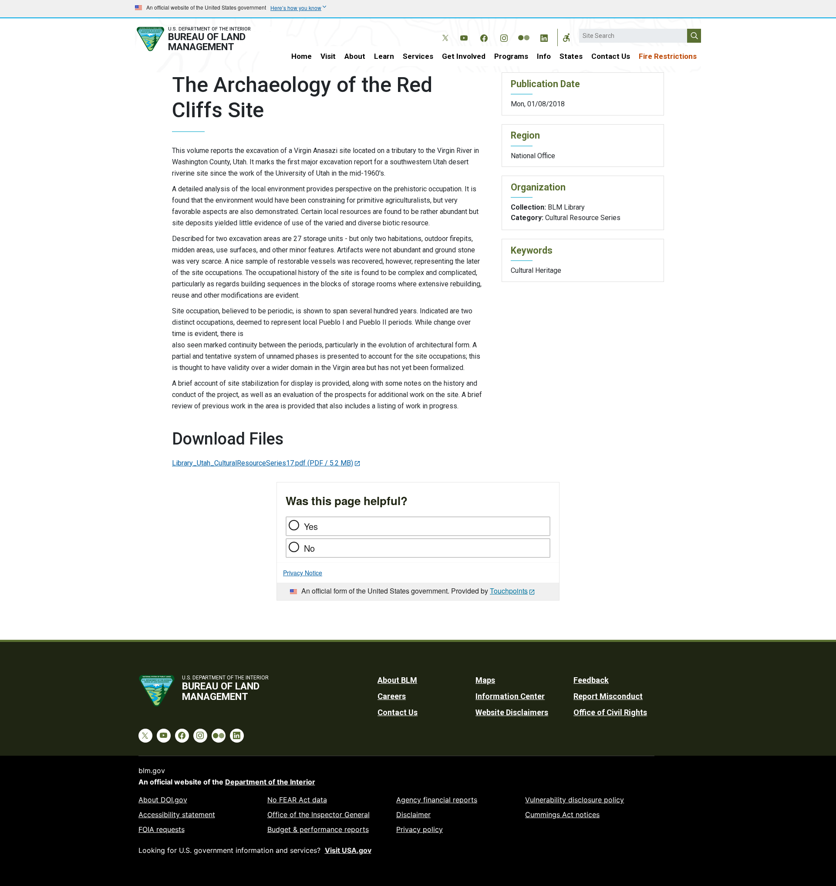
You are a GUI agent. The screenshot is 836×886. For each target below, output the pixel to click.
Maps (485, 680)
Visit (328, 56)
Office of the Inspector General (318, 814)
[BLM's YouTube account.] (464, 37)
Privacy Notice (302, 572)
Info (544, 56)
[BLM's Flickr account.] (524, 31)
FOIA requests (161, 829)
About (354, 56)
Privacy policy (419, 829)
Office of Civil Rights (610, 712)
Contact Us (610, 56)
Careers (392, 696)
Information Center (510, 696)
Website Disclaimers (511, 712)
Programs (511, 56)
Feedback (591, 680)
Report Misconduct (608, 696)
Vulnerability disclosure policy (574, 799)
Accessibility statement (176, 814)
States (571, 56)
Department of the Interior (270, 781)
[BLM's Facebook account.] (484, 37)
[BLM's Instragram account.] (504, 37)
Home (301, 56)
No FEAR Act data (297, 799)
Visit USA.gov (348, 850)
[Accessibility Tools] (566, 37)
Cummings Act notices (562, 814)
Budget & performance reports (318, 829)
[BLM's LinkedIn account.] (544, 37)
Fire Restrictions (668, 56)
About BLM (397, 680)
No (309, 548)
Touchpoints (509, 591)
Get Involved (463, 56)
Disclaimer (413, 814)
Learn (384, 56)
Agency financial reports (436, 799)
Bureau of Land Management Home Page (203, 39)
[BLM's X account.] (444, 31)
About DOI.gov (162, 799)
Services (418, 56)
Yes (311, 526)
